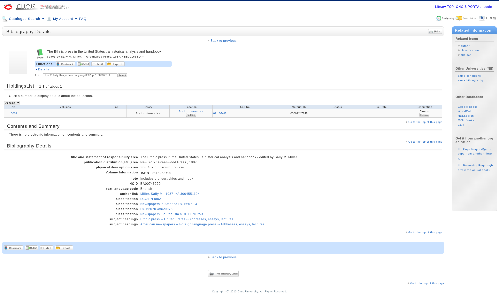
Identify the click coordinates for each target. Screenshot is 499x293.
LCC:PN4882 (150, 199)
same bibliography (471, 80)
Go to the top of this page (425, 122)
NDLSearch (466, 115)
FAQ (83, 19)
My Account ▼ (65, 19)
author (465, 45)
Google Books (468, 106)
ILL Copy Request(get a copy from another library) (475, 153)
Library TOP (444, 6)
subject (466, 54)
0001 (14, 113)
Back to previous (224, 40)
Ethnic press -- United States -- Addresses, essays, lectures (186, 219)
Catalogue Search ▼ (26, 19)
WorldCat (464, 111)
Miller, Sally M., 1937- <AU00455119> (170, 193)
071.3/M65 (219, 113)
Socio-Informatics (191, 111)
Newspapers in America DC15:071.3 (168, 204)
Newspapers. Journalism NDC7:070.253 (171, 214)
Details (43, 69)
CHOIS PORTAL (468, 6)
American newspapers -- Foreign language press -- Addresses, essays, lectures (202, 224)
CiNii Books (466, 120)
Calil (461, 124)
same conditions (469, 75)
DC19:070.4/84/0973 (156, 209)
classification (470, 50)
